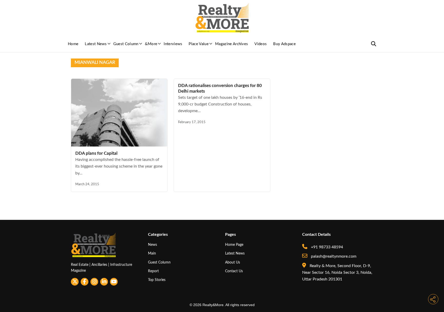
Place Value (199, 44)
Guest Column (125, 44)
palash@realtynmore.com (333, 256)
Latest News (96, 44)
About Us (232, 262)
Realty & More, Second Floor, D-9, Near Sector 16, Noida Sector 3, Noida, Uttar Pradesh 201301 (337, 272)
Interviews (173, 44)
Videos (260, 44)
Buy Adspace (284, 44)
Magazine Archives (231, 44)
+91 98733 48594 (326, 247)
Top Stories (156, 280)
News (152, 245)
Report (153, 271)
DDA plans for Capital (96, 153)
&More (151, 44)
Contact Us (234, 271)
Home (73, 44)
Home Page (234, 245)
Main (152, 253)
